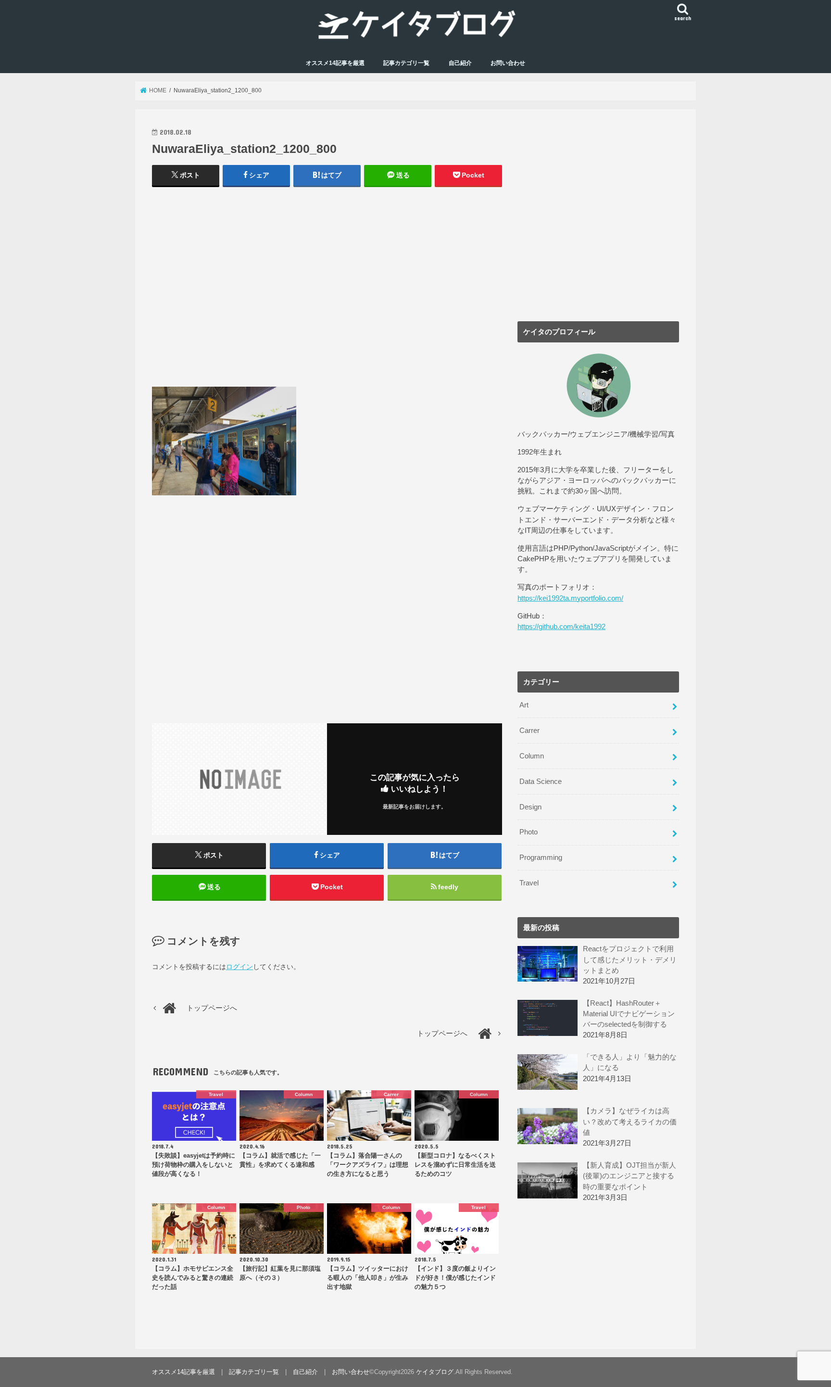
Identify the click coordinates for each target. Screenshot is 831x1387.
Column (531, 756)
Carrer (529, 730)
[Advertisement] (327, 291)
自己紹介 (460, 63)
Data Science (540, 781)
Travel (529, 883)
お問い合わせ (508, 63)
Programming (540, 857)
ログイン (239, 967)
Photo (528, 832)
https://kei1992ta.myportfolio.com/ (570, 598)
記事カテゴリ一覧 (406, 63)
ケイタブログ (434, 1371)
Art (524, 705)
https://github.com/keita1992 (561, 626)
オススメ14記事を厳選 (335, 63)
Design (530, 807)
